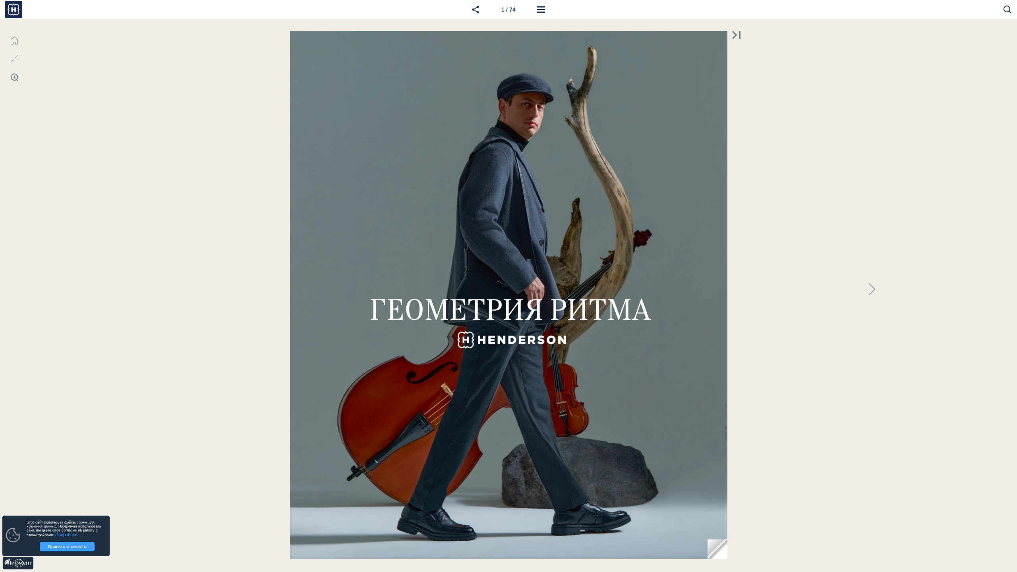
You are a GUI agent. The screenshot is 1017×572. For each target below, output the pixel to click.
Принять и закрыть (67, 546)
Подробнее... (68, 534)
